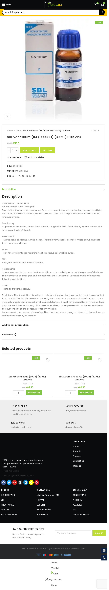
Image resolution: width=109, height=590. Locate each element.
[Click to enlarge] (7, 116)
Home (10, 130)
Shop (18, 130)
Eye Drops (42, 504)
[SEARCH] (102, 12)
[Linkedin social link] (27, 176)
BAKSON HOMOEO (9, 514)
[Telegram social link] (34, 176)
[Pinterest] (36, 482)
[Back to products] (94, 130)
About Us (77, 451)
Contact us (78, 460)
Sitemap (77, 465)
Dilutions (23, 170)
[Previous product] (91, 130)
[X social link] (19, 176)
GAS (75, 509)
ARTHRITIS (77, 499)
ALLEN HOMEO (7, 504)
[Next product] (98, 130)
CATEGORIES (43, 490)
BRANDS (5, 490)
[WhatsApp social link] (30, 176)
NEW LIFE (5, 509)
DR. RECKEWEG (8, 495)
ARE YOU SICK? (80, 490)
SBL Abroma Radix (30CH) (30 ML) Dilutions (27, 378)
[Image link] (22, 447)
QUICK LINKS (79, 441)
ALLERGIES (77, 504)
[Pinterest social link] (23, 176)
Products (77, 456)
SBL (2, 499)
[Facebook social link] (16, 176)
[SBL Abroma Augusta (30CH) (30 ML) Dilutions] (79, 364)
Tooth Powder (44, 509)
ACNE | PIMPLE (79, 495)
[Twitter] (9, 482)
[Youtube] (14, 482)
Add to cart (29, 150)
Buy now (47, 150)
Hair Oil (40, 499)
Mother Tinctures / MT (48, 495)
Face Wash (42, 514)
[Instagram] (20, 482)
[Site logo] (53, 4)
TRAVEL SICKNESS (81, 514)
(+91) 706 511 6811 (11, 470)
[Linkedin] (25, 482)
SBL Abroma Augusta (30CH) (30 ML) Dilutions (79, 378)
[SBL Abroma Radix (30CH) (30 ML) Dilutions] (27, 364)
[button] (34, 392)
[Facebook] (3, 482)
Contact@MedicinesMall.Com (18, 475)
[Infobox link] (26, 410)
